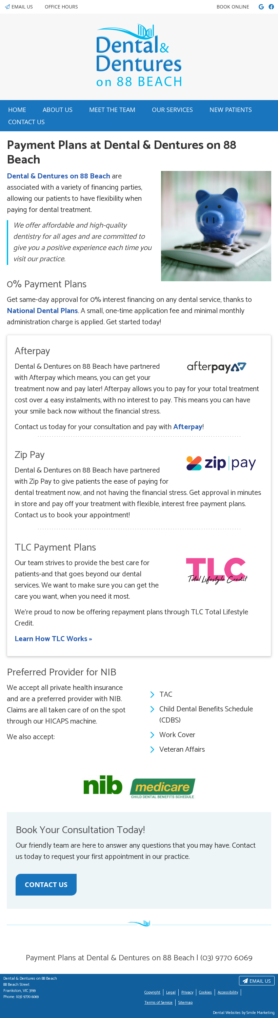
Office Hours (61, 6)
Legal (171, 992)
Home (17, 109)
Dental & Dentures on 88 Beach (58, 176)
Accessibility (228, 992)
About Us (58, 109)
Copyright (152, 992)
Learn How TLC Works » (53, 639)
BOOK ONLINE (233, 6)
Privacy (187, 992)
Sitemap (185, 1002)
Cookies (205, 992)
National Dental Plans (42, 311)
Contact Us (26, 122)
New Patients (231, 109)
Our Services (172, 109)
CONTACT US (46, 884)
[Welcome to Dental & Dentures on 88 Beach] (139, 84)
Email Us (22, 6)
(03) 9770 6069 (27, 997)
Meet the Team (112, 109)
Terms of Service (158, 1002)
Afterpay (187, 427)
